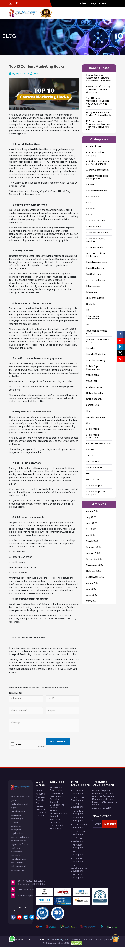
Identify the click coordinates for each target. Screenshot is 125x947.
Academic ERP (93, 146)
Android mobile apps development (97, 177)
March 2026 (92, 541)
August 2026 (92, 511)
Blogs (93, 3)
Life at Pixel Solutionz (41, 814)
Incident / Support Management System (103, 792)
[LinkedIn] (25, 917)
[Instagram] (38, 917)
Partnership (55, 828)
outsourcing (92, 404)
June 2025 (91, 594)
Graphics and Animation (56, 797)
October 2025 (93, 571)
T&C (49, 939)
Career (103, 3)
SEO (88, 422)
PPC (88, 410)
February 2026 (93, 547)
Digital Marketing (95, 268)
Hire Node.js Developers (77, 812)
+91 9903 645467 (26, 889)
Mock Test (91, 380)
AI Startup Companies (97, 169)
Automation (92, 196)
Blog (38, 803)
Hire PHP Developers (77, 805)
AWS (88, 202)
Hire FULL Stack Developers (78, 832)
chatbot (90, 208)
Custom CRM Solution (97, 232)
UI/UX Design (93, 461)
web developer (94, 485)
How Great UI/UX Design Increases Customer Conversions (98, 89)
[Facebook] (13, 917)
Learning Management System (98, 341)
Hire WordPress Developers (79, 799)
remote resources (95, 416)
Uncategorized (94, 467)
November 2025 (94, 565)
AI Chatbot (55, 819)
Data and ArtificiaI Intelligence (95, 255)
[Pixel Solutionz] (24, 12)
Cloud (89, 214)
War (88, 473)
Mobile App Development (93, 368)
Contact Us (41, 809)
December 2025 (94, 559)
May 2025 (91, 600)
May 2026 (91, 529)
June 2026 (91, 523)
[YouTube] (19, 917)
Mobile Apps (92, 374)
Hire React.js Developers (77, 819)
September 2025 (95, 576)
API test (90, 184)
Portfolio (40, 800)
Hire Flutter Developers (77, 876)
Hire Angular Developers (77, 860)
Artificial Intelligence (97, 190)
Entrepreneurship (95, 297)
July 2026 (91, 517)
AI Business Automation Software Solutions (98, 162)
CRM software (93, 226)
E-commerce (56, 793)
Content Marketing (96, 220)
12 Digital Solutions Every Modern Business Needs (99, 114)
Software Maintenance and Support (59, 813)
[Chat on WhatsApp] (12, 938)
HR (87, 310)
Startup (90, 449)
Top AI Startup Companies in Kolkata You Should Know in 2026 (97, 102)
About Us (40, 794)
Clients (84, 3)
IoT (87, 324)
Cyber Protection (95, 247)
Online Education (95, 393)
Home (39, 790)
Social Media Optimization (93, 436)
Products (40, 797)
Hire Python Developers (77, 846)
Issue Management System (96, 332)
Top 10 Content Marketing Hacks (36, 66)
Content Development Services (57, 805)
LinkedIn (90, 348)
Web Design (92, 479)
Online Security (94, 398)
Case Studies (56, 825)
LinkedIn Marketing (96, 354)
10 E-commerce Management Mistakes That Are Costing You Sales (98, 125)
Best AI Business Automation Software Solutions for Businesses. (99, 77)
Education (91, 292)
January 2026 (93, 553)
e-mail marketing (95, 280)
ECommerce (93, 286)
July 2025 (91, 589)
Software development (98, 443)
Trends (89, 455)
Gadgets (90, 304)
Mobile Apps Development (57, 789)
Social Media (92, 428)
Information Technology (92, 317)
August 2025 (92, 583)
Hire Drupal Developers (77, 839)
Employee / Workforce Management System (103, 797)
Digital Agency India (96, 262)
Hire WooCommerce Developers (79, 868)
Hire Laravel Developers (77, 792)
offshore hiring (94, 387)
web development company (96, 493)
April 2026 (91, 535)
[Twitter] (31, 917)
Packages (55, 822)
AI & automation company (95, 154)
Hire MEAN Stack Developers (79, 826)
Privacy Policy (62, 939)
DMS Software (93, 274)
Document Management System (104, 803)
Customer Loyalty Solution (95, 240)
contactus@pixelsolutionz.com (33, 895)
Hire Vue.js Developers (77, 853)
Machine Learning (95, 360)
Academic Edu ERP (101, 808)
